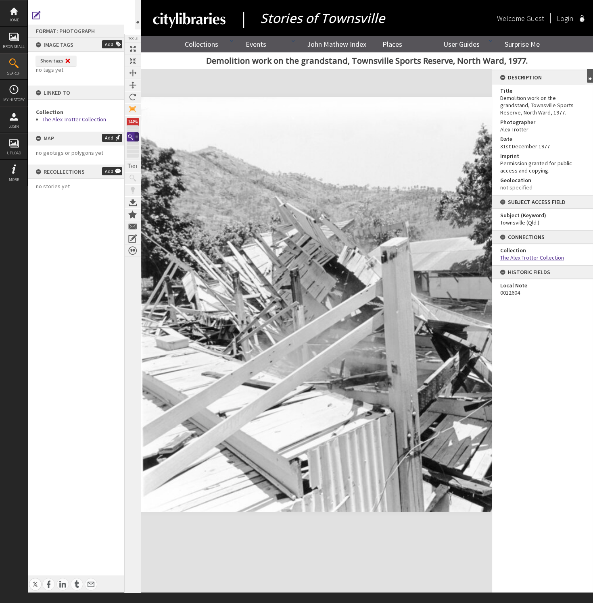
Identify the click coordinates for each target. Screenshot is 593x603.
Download (133, 202)
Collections (201, 44)
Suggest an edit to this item (36, 15)
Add (109, 44)
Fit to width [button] (133, 73)
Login (13, 126)
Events (256, 44)
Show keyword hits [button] (133, 178)
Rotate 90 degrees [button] (133, 97)
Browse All (14, 46)
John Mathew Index (336, 44)
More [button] (14, 179)
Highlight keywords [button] (133, 190)
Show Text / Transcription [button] (133, 166)
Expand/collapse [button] (590, 76)
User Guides (461, 44)
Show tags (51, 61)
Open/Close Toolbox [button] (138, 14)
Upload (14, 153)
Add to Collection (133, 214)
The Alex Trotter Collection (74, 119)
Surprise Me (522, 44)
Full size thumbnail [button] (133, 49)
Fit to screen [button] (133, 61)
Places (392, 44)
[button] (133, 136)
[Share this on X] (35, 579)
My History (14, 99)
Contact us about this (133, 226)
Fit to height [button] (133, 85)
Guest (535, 18)
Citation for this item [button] (133, 251)
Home (13, 20)
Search (14, 73)
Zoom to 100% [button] (133, 109)
